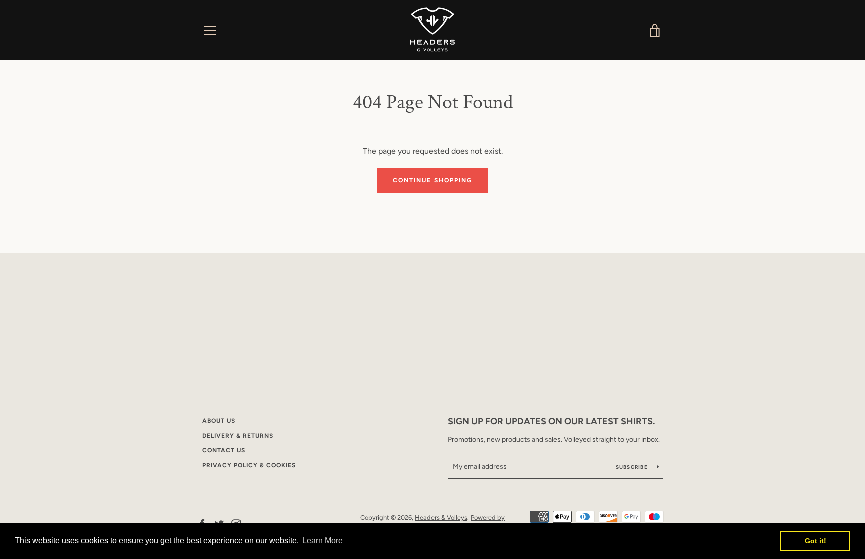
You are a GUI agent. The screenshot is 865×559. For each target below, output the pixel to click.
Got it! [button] (815, 541)
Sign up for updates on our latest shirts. (551, 421)
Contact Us (223, 450)
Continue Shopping (432, 180)
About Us (218, 420)
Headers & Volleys (441, 517)
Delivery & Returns (237, 435)
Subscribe (633, 467)
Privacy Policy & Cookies (249, 465)
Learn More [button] (322, 540)
